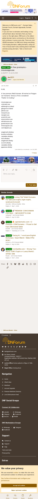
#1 (36, 85)
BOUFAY (8, 228)
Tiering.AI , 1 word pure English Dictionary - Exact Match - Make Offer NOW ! (21, 237)
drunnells (8, 204)
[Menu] (3, 18)
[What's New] (32, 18)
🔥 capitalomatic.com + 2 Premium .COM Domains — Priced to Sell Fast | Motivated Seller (21, 224)
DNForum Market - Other (18, 204)
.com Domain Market (18, 215)
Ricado (8, 256)
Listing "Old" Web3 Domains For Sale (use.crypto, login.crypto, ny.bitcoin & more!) (21, 199)
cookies (15, 473)
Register (5, 51)
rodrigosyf (8, 215)
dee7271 (5, 73)
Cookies (5, 335)
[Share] (33, 86)
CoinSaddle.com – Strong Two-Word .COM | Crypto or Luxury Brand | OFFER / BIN (21, 251)
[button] (3, 169)
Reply (35, 153)
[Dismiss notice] (35, 24)
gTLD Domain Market (17, 242)
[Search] (35, 18)
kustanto (8, 242)
